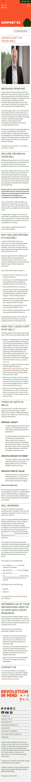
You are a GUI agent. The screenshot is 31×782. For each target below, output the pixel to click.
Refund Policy (6, 722)
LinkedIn (5, 709)
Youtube (14, 709)
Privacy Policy (7, 719)
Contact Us (5, 716)
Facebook (2, 709)
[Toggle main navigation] (28, 5)
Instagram (11, 709)
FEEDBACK (5, 737)
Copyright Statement (9, 731)
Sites (3, 1)
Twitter (8, 709)
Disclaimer (5, 728)
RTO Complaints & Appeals (11, 734)
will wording (16, 596)
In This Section (20, 31)
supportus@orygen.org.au (15, 368)
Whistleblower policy (10, 725)
